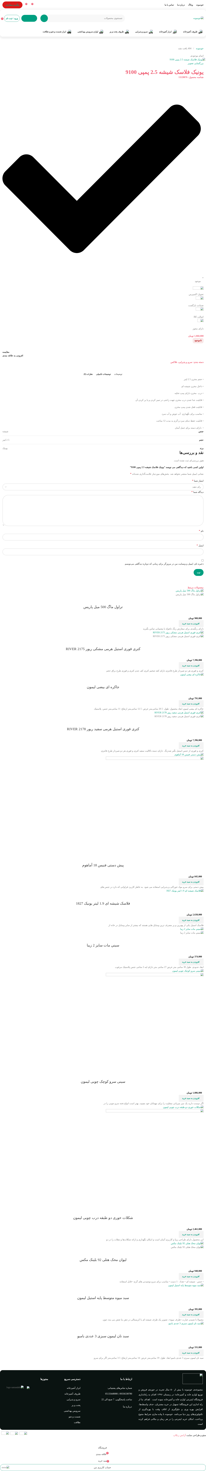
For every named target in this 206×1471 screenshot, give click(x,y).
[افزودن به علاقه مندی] (182, 600)
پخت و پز (76, 1405)
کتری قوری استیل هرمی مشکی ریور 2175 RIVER (103, 649)
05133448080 (111, 1394)
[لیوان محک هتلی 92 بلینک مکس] (187, 1243)
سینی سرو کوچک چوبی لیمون (103, 1082)
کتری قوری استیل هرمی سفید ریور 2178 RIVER (103, 729)
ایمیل (200, 545)
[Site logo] (198, 18)
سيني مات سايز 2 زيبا (103, 945)
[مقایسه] (199, 600)
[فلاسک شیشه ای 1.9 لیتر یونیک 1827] (185, 891)
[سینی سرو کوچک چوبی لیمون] (188, 971)
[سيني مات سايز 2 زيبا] (192, 929)
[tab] (118, 374)
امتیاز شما (198, 480)
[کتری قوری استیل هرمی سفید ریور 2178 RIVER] (179, 712)
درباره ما (127, 1406)
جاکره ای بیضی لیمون (103, 687)
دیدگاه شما (197, 492)
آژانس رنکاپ (179, 1435)
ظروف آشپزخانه (72, 1394)
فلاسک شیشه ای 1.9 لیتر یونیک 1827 (103, 903)
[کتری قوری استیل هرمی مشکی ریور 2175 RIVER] (178, 632)
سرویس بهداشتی (72, 1411)
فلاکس (173, 362)
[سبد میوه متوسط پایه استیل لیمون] (186, 1285)
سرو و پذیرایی (185, 362)
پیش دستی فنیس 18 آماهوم (103, 865)
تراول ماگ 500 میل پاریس (103, 607)
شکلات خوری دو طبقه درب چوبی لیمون (103, 1218)
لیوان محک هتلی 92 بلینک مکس (103, 1260)
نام (201, 530)
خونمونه (199, 48)
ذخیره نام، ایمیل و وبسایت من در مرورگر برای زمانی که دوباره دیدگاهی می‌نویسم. (164, 564)
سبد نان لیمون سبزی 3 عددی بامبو (103, 1336)
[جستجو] (44, 18)
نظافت (77, 1422)
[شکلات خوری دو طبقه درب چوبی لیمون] (183, 1107)
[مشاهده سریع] (191, 600)
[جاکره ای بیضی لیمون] (192, 674)
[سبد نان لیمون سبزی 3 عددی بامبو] (186, 1323)
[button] (191, 623)
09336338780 (126, 1394)
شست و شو (74, 1416)
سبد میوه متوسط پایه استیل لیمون (103, 1298)
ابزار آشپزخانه (73, 1388)
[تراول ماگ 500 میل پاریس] (190, 590)
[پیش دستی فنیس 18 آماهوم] (189, 754)
